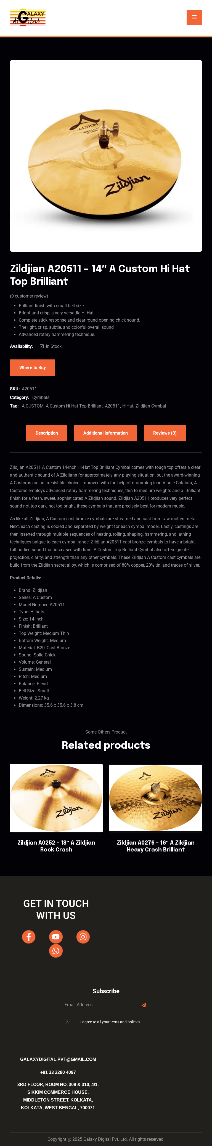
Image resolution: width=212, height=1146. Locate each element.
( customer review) (29, 296)
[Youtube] (56, 937)
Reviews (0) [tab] (165, 433)
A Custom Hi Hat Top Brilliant (74, 406)
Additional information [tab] (105, 433)
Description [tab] (47, 433)
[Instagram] (83, 937)
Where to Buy (32, 367)
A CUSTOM (33, 406)
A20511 (112, 406)
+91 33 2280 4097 (58, 1072)
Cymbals (40, 397)
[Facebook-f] (29, 937)
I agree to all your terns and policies (110, 1022)
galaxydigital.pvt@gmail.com (58, 1059)
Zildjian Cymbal (151, 406)
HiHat (127, 406)
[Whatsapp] (56, 951)
